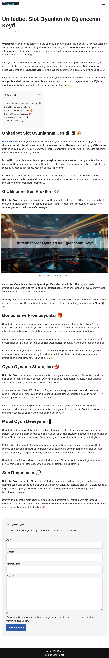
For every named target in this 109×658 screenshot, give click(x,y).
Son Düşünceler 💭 (14, 121)
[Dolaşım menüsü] (103, 3)
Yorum (10, 576)
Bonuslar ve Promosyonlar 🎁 (19, 110)
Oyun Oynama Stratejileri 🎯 (19, 114)
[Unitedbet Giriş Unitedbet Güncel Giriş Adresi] (10, 3)
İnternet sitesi (13, 564)
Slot (61, 288)
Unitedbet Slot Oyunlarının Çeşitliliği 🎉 (23, 103)
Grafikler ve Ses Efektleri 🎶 (18, 107)
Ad (8, 540)
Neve (48, 651)
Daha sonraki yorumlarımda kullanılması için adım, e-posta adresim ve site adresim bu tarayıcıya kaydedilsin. (49, 619)
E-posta (11, 552)
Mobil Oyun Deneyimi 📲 (17, 117)
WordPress (58, 651)
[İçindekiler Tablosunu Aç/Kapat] (38, 95)
